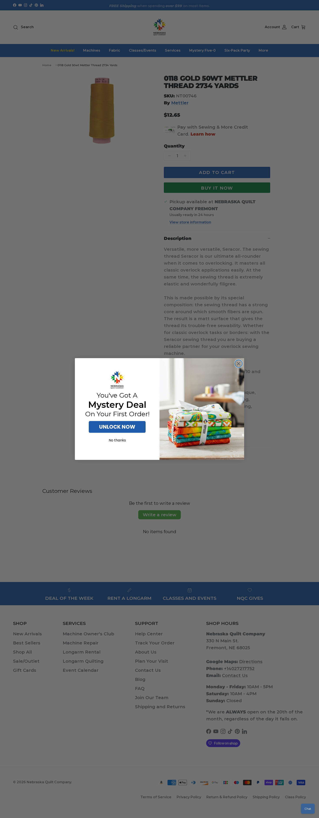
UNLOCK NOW (117, 426)
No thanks (117, 440)
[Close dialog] (238, 363)
